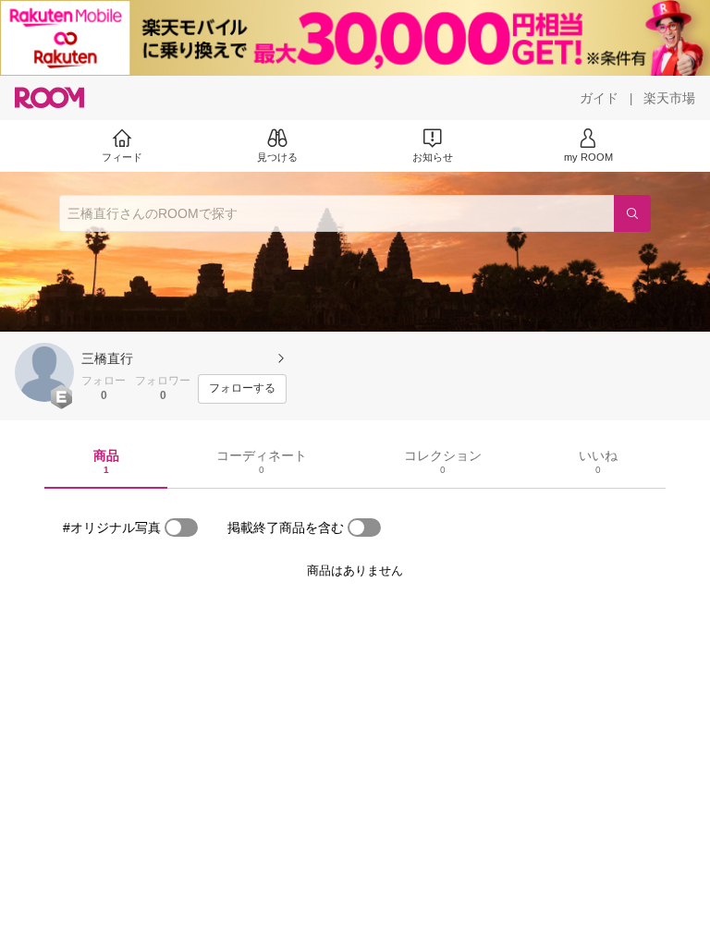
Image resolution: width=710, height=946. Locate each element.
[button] (44, 372)
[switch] (181, 527)
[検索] (632, 213)
